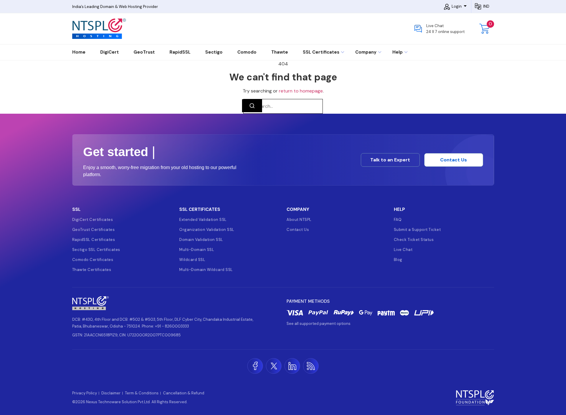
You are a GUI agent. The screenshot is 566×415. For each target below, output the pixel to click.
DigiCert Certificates (92, 219)
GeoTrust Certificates (93, 229)
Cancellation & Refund (183, 393)
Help (398, 52)
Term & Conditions (142, 393)
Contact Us (453, 160)
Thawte (279, 52)
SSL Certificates (321, 52)
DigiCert (109, 52)
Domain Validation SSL (201, 239)
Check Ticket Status (414, 239)
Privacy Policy (84, 393)
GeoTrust (144, 52)
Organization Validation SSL (206, 229)
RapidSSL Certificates (93, 239)
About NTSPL (299, 219)
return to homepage (301, 91)
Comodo (246, 52)
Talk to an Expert (390, 160)
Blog (398, 259)
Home (78, 52)
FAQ (398, 219)
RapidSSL (180, 52)
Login (457, 6)
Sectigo (214, 52)
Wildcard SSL (192, 259)
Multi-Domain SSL (196, 249)
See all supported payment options (319, 323)
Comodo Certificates (92, 259)
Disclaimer (111, 393)
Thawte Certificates (91, 269)
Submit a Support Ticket (417, 229)
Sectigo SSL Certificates (96, 249)
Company (366, 52)
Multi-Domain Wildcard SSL (206, 269)
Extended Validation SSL (203, 219)
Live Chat (403, 249)
